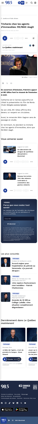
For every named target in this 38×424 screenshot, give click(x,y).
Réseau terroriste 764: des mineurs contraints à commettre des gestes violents (24, 180)
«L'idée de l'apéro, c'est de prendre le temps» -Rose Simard (13, 352)
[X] (21, 403)
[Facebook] (3, 83)
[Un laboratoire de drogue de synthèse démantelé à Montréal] (9, 149)
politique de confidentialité (17, 238)
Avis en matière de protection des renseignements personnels (20, 233)
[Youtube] (25, 403)
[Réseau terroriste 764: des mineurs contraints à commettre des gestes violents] (9, 176)
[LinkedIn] (17, 403)
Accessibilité (17, 396)
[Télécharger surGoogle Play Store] (21, 410)
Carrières (19, 398)
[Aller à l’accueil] (8, 4)
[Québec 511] (35, 389)
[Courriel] (11, 83)
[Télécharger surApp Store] (7, 410)
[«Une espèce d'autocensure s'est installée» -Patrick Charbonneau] (5, 280)
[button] (9, 420)
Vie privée (17, 394)
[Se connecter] (35, 2)
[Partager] (33, 38)
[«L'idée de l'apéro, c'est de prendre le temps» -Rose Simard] (13, 335)
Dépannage (24, 394)
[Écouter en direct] (19, 2)
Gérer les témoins (6, 396)
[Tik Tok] (9, 403)
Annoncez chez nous (30, 398)
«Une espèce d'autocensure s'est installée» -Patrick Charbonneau (24, 285)
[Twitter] (7, 83)
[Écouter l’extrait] (5, 38)
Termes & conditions (7, 394)
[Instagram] (5, 403)
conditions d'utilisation (8, 240)
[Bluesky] (13, 403)
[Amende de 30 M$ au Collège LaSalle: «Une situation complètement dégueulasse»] (5, 297)
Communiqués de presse (8, 398)
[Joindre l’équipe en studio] (26, 2)
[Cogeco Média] (24, 388)
